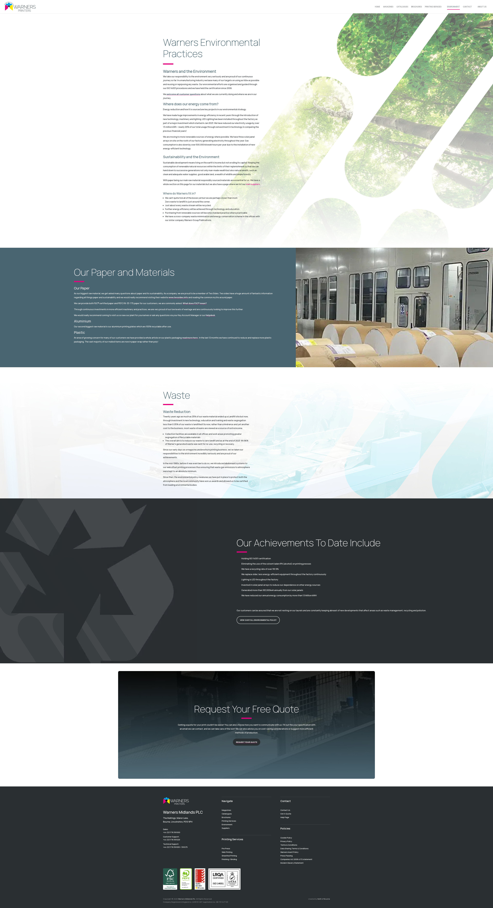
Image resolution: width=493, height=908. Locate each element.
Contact (467, 7)
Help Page (284, 817)
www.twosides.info (178, 297)
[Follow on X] (175, 854)
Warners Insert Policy (289, 852)
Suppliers (226, 828)
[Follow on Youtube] (165, 854)
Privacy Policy (286, 841)
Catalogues (402, 7)
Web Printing (227, 852)
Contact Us (285, 810)
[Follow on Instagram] (180, 854)
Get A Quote (285, 814)
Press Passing (286, 855)
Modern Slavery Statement (292, 863)
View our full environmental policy (258, 620)
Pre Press (226, 848)
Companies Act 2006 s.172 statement (296, 859)
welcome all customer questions (183, 94)
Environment (453, 7)
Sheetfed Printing (229, 855)
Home (377, 7)
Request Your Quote (246, 742)
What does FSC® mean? (195, 303)
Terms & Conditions (288, 845)
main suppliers (253, 184)
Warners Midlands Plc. (187, 899)
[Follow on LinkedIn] (170, 854)
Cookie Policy (286, 838)
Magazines (388, 7)
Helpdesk (210, 315)
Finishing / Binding (229, 859)
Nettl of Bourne (323, 899)
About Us (482, 7)
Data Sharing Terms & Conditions (294, 848)
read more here (190, 337)
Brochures (416, 7)
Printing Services (433, 7)
